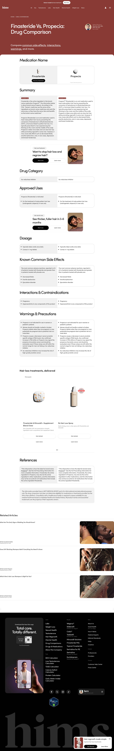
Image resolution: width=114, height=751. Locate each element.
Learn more (57, 160)
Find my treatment (38, 80)
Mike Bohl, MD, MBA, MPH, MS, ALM (98, 26)
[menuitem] (31, 8)
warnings (16, 48)
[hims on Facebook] (51, 692)
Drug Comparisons (22, 16)
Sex (35, 8)
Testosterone (42, 8)
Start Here (66, 2)
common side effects (34, 45)
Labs (49, 8)
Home (12, 16)
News (82, 8)
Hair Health (56, 8)
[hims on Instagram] (63, 692)
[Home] (5, 7)
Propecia (24, 471)
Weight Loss (75, 8)
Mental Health (66, 8)
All (31, 8)
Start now (40, 160)
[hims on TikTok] (68, 692)
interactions (53, 45)
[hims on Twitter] (57, 692)
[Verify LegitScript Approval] (53, 702)
